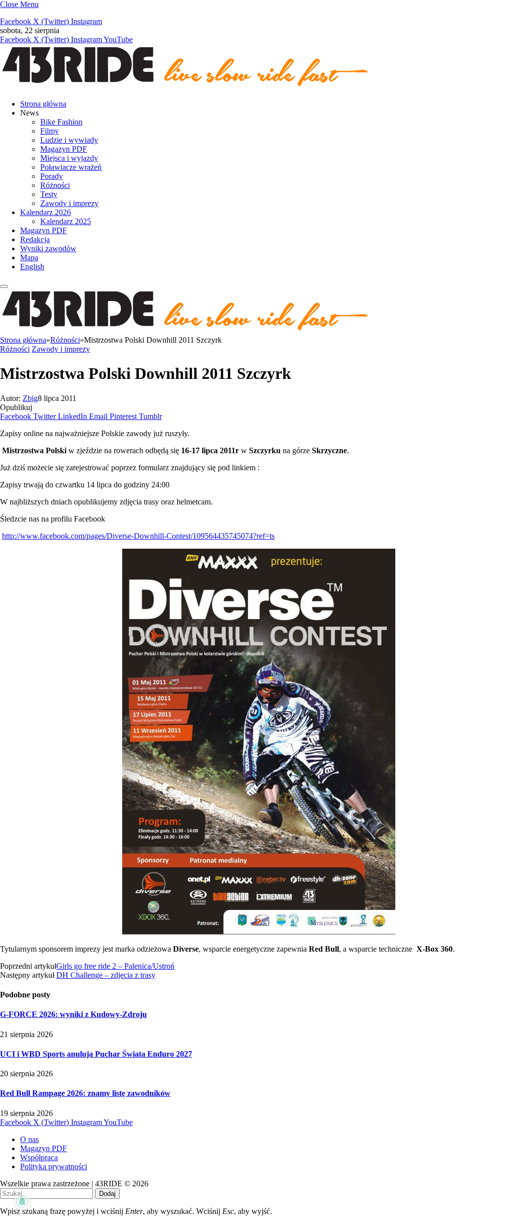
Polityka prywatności (53, 1166)
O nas (29, 1139)
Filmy (49, 131)
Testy (48, 194)
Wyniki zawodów (48, 248)
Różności (55, 185)
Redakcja (35, 239)
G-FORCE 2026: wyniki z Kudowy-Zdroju (73, 1014)
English (32, 266)
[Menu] (4, 286)
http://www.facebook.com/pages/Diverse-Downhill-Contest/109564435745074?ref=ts (138, 536)
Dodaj (107, 1193)
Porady (51, 176)
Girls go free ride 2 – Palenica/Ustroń (115, 966)
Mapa (29, 257)
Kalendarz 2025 (65, 221)
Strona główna (43, 103)
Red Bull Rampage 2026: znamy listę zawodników (85, 1093)
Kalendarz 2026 (45, 212)
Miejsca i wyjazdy (69, 158)
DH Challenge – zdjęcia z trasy (105, 975)
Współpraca (39, 1157)
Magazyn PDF (63, 149)
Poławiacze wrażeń (71, 167)
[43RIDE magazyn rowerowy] (186, 86)
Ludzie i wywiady (69, 140)
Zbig (30, 398)
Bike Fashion (61, 122)
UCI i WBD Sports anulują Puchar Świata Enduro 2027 (96, 1054)
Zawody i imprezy (69, 203)
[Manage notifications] (22, 1202)
